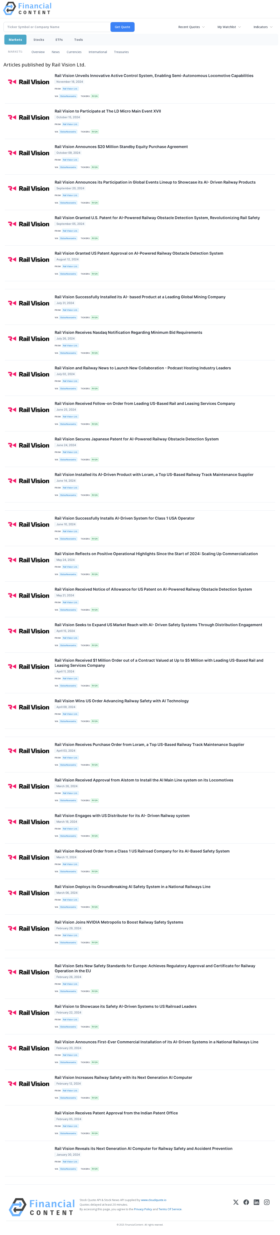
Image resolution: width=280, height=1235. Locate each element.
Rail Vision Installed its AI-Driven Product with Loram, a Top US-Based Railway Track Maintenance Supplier (154, 474)
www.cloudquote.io (153, 1200)
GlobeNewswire (68, 96)
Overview (38, 52)
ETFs (59, 40)
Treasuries (121, 52)
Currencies (74, 52)
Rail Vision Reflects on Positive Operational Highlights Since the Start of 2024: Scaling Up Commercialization (156, 553)
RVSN (95, 96)
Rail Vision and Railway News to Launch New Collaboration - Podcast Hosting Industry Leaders (143, 368)
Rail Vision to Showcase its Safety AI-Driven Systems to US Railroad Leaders (126, 1006)
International (98, 52)
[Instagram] (266, 1207)
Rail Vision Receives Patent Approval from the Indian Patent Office (116, 1113)
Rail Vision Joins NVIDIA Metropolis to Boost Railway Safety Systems (119, 922)
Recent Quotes (189, 27)
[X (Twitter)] (235, 1207)
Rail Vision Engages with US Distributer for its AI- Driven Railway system (122, 815)
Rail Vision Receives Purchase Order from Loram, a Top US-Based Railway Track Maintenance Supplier (149, 744)
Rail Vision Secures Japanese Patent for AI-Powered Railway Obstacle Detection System (137, 439)
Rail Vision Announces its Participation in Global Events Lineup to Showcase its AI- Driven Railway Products (155, 182)
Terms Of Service (170, 1209)
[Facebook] (246, 1207)
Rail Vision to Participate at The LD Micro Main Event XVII (108, 111)
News (56, 52)
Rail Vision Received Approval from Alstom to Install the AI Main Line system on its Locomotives (144, 780)
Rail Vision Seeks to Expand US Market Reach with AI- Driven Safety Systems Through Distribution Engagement (158, 624)
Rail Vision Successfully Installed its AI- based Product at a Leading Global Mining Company (140, 297)
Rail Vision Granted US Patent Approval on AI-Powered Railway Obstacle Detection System (139, 253)
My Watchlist (226, 27)
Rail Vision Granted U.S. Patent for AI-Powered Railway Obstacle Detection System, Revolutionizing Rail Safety (157, 217)
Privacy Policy (143, 1209)
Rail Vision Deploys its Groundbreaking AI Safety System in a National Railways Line (132, 886)
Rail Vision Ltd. (70, 89)
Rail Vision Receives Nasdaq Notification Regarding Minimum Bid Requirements (128, 332)
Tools (78, 40)
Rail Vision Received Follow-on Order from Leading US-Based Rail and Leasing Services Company (145, 403)
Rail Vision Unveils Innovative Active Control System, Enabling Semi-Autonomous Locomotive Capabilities (154, 75)
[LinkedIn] (256, 1207)
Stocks (38, 40)
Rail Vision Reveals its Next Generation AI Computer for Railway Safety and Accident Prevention (144, 1148)
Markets (15, 40)
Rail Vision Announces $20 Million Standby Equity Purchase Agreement (121, 146)
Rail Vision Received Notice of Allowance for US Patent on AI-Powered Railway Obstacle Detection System (153, 589)
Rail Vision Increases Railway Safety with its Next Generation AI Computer (123, 1077)
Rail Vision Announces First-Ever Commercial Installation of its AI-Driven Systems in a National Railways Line (156, 1042)
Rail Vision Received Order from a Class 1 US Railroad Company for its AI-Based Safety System (142, 851)
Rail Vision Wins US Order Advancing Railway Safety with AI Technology (122, 701)
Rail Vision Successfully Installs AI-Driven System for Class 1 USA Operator (125, 518)
